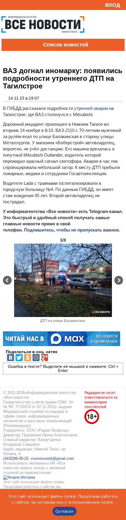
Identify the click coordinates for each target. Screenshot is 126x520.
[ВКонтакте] (10, 357)
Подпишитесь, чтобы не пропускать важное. (72, 229)
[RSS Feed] (6, 4)
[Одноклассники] (27, 357)
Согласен (64, 511)
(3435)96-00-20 (15, 458)
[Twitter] (19, 357)
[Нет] (119, 504)
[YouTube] (15, 4)
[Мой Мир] (36, 357)
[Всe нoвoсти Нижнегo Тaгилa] (43, 37)
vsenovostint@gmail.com (52, 458)
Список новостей (65, 45)
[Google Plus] (44, 357)
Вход (112, 5)
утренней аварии (91, 108)
